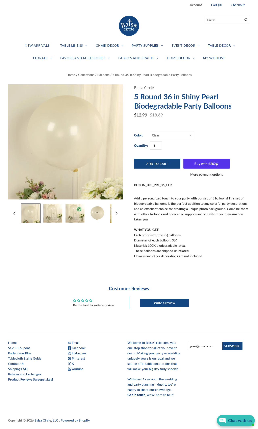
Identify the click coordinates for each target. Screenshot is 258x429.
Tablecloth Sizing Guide (25, 358)
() (216, 5)
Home (71, 75)
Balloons (103, 75)
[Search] (246, 19)
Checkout (238, 5)
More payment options (206, 174)
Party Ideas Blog (19, 353)
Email (75, 342)
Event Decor (183, 45)
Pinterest (78, 358)
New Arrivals (37, 45)
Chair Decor (107, 45)
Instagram (78, 353)
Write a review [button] (164, 303)
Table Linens (71, 45)
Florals (40, 58)
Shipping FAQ (18, 369)
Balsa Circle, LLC (46, 420)
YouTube (77, 369)
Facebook (78, 348)
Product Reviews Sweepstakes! (30, 379)
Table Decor (219, 45)
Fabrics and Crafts (136, 58)
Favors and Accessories (83, 58)
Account (196, 5)
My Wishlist (214, 58)
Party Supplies (145, 45)
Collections (86, 75)
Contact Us (16, 363)
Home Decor (178, 58)
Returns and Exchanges (24, 374)
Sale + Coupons (19, 348)
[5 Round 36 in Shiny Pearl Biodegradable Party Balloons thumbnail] (31, 213)
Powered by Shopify (75, 420)
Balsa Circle (144, 88)
